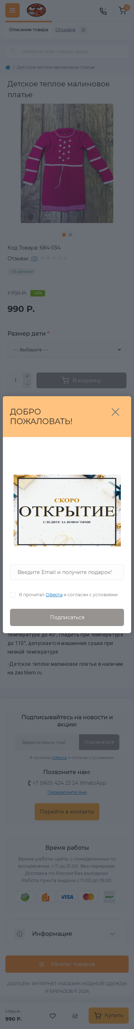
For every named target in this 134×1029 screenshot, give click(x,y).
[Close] (115, 412)
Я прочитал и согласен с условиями (68, 594)
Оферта (54, 594)
